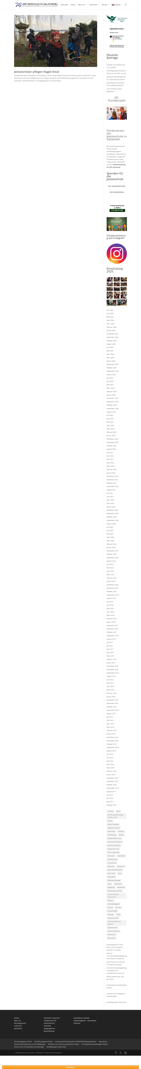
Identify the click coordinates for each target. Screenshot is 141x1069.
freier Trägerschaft (113, 852)
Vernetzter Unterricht (52, 1018)
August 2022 (111, 449)
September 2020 (113, 520)
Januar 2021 (111, 507)
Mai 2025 (110, 351)
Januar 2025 (111, 361)
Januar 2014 (111, 775)
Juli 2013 (110, 795)
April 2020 (110, 537)
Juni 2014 (110, 758)
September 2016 (113, 673)
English (117, 5)
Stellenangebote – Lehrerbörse (85, 1021)
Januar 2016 (111, 697)
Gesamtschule (112, 863)
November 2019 (112, 551)
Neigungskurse (49, 1028)
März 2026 (110, 324)
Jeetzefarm (18, 1028)
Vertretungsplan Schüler (43, 1041)
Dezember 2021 (112, 476)
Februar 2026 (111, 327)
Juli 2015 (110, 717)
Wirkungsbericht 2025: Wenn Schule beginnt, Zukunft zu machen (115, 947)
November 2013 (112, 781)
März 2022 (110, 466)
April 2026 (110, 320)
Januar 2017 (111, 663)
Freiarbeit (47, 1026)
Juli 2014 (110, 754)
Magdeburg (111, 887)
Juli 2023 (110, 415)
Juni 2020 (110, 530)
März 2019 (110, 575)
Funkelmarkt (121, 856)
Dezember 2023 (112, 398)
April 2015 (110, 724)
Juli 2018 (110, 602)
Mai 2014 (110, 761)
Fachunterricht (49, 1023)
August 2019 (111, 561)
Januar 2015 (111, 734)
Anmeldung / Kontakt (81, 1018)
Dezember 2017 (112, 625)
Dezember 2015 (112, 700)
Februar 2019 (111, 578)
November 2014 (112, 741)
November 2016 (112, 669)
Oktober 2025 (112, 341)
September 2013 (113, 788)
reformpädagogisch (114, 904)
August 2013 (111, 791)
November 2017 (112, 629)
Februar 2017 (111, 659)
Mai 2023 (110, 422)
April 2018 (110, 612)
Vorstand (77, 1023)
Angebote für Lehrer (114, 828)
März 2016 (110, 690)
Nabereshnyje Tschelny (115, 891)
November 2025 (112, 337)
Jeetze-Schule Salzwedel (115, 870)
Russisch (110, 907)
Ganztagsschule (112, 859)
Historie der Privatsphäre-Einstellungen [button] (29, 1047)
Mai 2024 (110, 385)
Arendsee (121, 831)
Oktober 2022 (112, 446)
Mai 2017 (110, 649)
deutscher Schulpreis (114, 845)
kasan (120, 873)
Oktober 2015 (112, 707)
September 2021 (113, 486)
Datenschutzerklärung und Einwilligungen (30, 1044)
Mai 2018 (110, 608)
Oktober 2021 (112, 483)
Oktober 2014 (112, 744)
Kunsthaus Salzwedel (114, 880)
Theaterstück (112, 934)
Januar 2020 (111, 547)
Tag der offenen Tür (114, 931)
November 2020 (112, 513)
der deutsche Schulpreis (115, 842)
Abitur (118, 811)
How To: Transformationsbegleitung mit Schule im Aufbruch (117, 956)
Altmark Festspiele (113, 824)
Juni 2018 (110, 605)
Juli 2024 (110, 378)
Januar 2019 (111, 581)
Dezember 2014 (112, 737)
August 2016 (111, 676)
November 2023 (112, 402)
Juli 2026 (110, 310)
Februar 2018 (111, 619)
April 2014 (110, 764)
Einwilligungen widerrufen (116, 1002)
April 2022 (110, 463)
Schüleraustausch (113, 918)
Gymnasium (121, 866)
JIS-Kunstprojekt (116, 99)
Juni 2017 (110, 646)
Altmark (110, 821)
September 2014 (113, 747)
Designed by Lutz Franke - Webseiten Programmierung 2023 (38, 1053)
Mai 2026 (110, 317)
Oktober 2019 (112, 554)
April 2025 (110, 354)
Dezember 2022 (112, 439)
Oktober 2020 (112, 517)
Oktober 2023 (112, 405)
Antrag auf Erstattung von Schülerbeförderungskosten (75, 1041)
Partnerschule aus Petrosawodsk (113, 895)
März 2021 (110, 503)
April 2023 (110, 425)
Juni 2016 (110, 680)
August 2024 (111, 375)
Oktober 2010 (112, 805)
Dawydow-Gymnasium (114, 838)
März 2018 (110, 615)
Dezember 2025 (112, 334)
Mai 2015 (110, 720)
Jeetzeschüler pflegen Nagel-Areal (36, 72)
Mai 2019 (110, 568)
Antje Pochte (111, 831)
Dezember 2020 (112, 510)
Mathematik (121, 887)
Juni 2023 (110, 419)
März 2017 (110, 656)
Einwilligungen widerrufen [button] (56, 1047)
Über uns (81, 5)
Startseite (64, 5)
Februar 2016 (111, 693)
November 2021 (112, 480)
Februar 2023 (111, 432)
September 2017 (113, 636)
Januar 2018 (111, 622)
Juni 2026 (110, 313)
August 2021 (111, 490)
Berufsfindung (112, 835)
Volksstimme (111, 938)
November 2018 (112, 588)
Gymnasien (111, 866)
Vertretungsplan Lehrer (23, 1041)
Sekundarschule (112, 928)
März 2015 (110, 727)
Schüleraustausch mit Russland (114, 923)
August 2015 (111, 713)
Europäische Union (113, 849)
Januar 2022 (111, 473)
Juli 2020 (110, 527)
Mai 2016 (110, 683)
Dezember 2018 (112, 585)
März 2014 (110, 768)
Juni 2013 (110, 798)
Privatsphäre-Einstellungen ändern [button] (95, 1044)
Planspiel (110, 900)
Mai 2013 (110, 802)
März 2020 (110, 541)
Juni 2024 (110, 381)
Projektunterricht (50, 1021)
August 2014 (111, 751)
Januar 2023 (111, 435)
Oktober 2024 (112, 368)
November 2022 (112, 442)
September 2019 (113, 558)
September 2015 (113, 710)
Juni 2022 (110, 456)
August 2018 (111, 598)
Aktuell (104, 5)
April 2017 (110, 652)
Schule (72, 5)
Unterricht (93, 5)
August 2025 (111, 344)
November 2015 (112, 703)
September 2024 (113, 371)
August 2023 (111, 412)
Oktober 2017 (112, 632)
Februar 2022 (111, 469)
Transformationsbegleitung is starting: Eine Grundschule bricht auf (117, 970)
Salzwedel (111, 914)
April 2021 (110, 500)
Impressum (103, 1041)
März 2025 (110, 358)
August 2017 (111, 639)
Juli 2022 (110, 452)
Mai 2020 (110, 534)
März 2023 (110, 429)
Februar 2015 (111, 730)
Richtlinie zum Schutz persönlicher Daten (63, 1044)
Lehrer (110, 884)
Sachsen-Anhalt (112, 911)
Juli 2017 (110, 642)
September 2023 (113, 408)
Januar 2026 (111, 330)
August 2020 (111, 524)
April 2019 (110, 571)
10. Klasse (111, 811)
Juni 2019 (110, 564)
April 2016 (110, 686)
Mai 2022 (110, 459)
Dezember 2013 (112, 778)
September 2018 (113, 595)
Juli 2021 (110, 493)
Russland (118, 907)
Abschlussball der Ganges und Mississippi (115, 816)
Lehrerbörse (118, 884)
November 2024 (112, 364)
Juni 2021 (110, 496)
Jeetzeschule (111, 873)
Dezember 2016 (112, 666)
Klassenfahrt (111, 877)
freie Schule (111, 856)
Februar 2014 (111, 771)
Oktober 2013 (112, 785)
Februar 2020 (111, 544)
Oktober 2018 (112, 591)
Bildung (121, 835)
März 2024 (110, 388)
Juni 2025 (110, 347)
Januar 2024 (111, 395)
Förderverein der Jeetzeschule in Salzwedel (117, 135)
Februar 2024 (111, 391)
